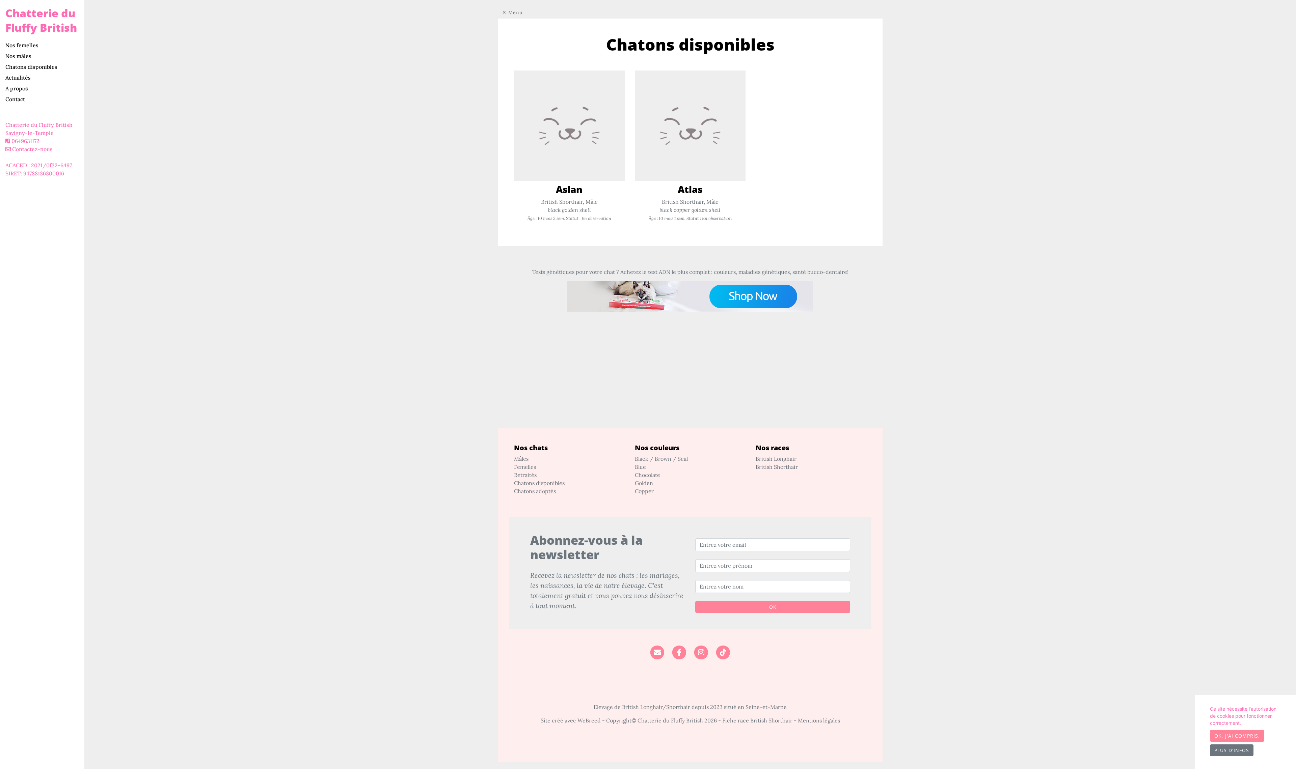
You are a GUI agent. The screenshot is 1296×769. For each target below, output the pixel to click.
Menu (515, 12)
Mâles (521, 458)
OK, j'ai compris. (1237, 736)
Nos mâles (18, 56)
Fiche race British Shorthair (757, 720)
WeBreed (589, 720)
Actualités (18, 77)
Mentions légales (819, 720)
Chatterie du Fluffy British (41, 20)
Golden (644, 483)
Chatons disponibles (31, 66)
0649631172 (25, 141)
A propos (16, 88)
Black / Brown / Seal (661, 458)
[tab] (44, 45)
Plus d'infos (1231, 750)
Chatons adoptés (535, 491)
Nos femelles (21, 45)
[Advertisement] (690, 380)
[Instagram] (701, 652)
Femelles (525, 466)
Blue (640, 466)
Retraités (525, 475)
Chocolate (647, 475)
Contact (15, 99)
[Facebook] (679, 652)
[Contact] (657, 652)
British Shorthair (777, 466)
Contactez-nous (32, 149)
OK (773, 607)
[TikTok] (723, 652)
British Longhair (776, 458)
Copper (644, 491)
